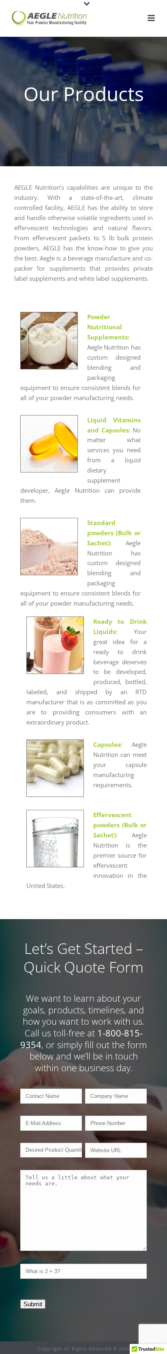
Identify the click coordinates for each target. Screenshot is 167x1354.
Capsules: (107, 744)
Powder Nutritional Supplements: (108, 327)
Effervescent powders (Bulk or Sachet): (120, 825)
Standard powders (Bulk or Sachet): (114, 533)
